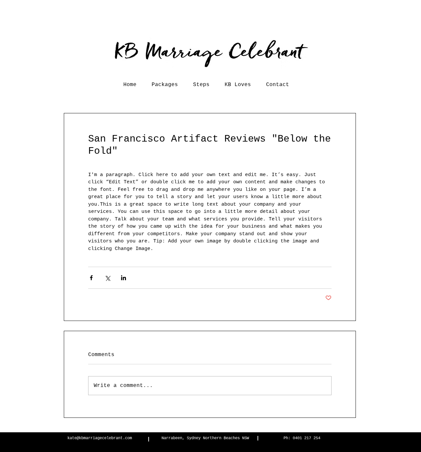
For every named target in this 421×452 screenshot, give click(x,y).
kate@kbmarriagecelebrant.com (99, 438)
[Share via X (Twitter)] (107, 278)
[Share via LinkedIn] (123, 278)
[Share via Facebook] (91, 278)
